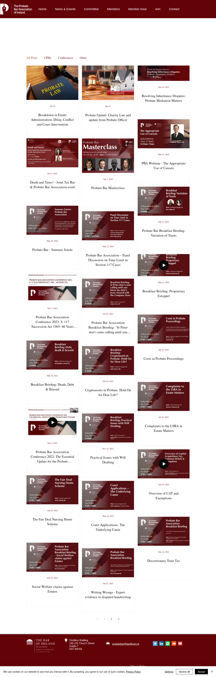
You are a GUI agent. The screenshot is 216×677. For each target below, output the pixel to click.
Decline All (184, 671)
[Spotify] (167, 643)
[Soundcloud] (174, 643)
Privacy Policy (133, 671)
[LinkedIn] (161, 643)
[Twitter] (155, 643)
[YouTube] (180, 643)
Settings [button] (169, 671)
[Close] (212, 671)
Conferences (65, 57)
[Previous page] (97, 619)
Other (83, 57)
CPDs (47, 57)
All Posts (31, 57)
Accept (201, 671)
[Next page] (119, 619)
